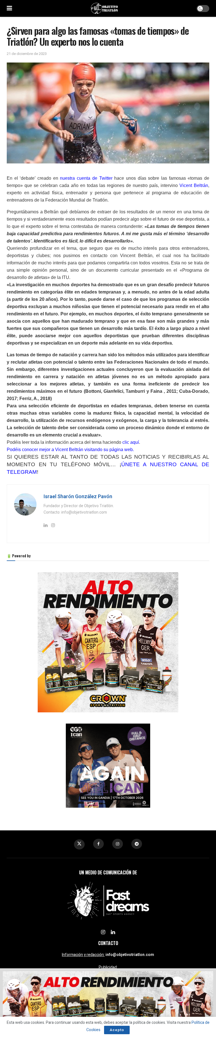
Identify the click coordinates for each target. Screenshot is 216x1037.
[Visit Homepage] (104, 8)
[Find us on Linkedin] (113, 932)
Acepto (117, 1030)
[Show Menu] (9, 8)
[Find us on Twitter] (79, 844)
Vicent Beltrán (193, 185)
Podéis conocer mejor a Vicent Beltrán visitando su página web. (70, 449)
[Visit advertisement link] (108, 642)
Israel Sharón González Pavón (78, 496)
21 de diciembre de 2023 (27, 53)
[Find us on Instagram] (117, 844)
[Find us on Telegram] (136, 844)
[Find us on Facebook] (98, 844)
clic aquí (130, 442)
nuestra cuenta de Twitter (86, 178)
